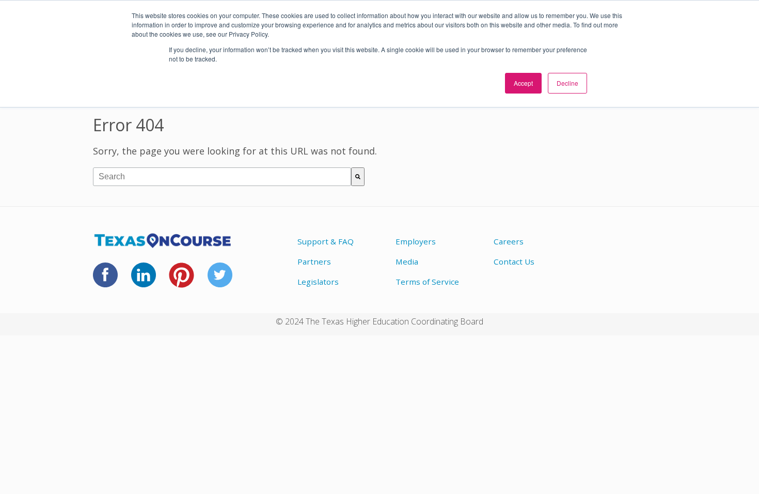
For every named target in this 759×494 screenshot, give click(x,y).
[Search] (358, 176)
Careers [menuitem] (509, 241)
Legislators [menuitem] (318, 281)
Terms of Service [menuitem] (427, 281)
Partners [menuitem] (314, 261)
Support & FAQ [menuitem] (325, 241)
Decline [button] (567, 83)
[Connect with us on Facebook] (105, 281)
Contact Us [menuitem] (514, 261)
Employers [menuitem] (416, 241)
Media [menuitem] (407, 261)
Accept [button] (523, 83)
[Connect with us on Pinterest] (181, 281)
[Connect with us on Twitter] (220, 281)
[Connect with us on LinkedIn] (143, 281)
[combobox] (222, 176)
